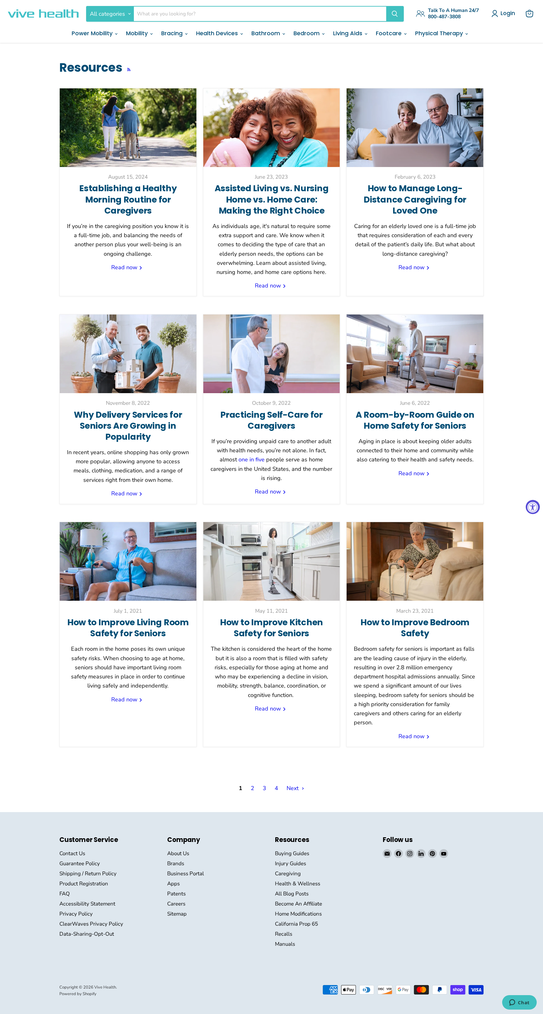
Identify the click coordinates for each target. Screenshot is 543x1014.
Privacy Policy (76, 913)
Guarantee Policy (79, 863)
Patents (176, 893)
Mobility (137, 33)
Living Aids (348, 33)
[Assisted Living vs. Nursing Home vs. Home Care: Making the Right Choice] (271, 127)
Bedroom (307, 33)
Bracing (172, 33)
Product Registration (83, 883)
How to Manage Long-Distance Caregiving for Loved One (415, 199)
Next (293, 788)
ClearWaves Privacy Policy (91, 924)
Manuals (285, 944)
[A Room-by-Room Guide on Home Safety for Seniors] (415, 354)
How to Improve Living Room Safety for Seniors (128, 627)
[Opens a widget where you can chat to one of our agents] (519, 1003)
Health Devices (217, 33)
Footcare (389, 33)
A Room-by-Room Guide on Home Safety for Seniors (415, 420)
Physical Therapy (439, 33)
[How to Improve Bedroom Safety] (415, 561)
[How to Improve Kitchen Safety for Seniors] (271, 561)
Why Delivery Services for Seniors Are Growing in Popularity (128, 426)
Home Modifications (298, 913)
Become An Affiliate (298, 903)
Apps (173, 883)
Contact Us (72, 853)
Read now (125, 267)
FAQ (64, 893)
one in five (252, 459)
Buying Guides (292, 853)
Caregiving (288, 873)
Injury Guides (290, 863)
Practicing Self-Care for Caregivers (271, 420)
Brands (175, 863)
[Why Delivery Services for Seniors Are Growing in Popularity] (128, 354)
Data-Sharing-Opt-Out (86, 934)
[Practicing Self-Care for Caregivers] (271, 354)
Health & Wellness (297, 883)
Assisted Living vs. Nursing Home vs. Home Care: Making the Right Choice (272, 199)
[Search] (394, 14)
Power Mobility (93, 33)
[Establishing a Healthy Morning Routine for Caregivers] (128, 127)
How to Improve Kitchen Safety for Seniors (271, 627)
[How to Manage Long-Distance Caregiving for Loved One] (415, 127)
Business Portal (185, 873)
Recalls (283, 934)
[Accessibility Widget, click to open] (533, 507)
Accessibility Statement (87, 903)
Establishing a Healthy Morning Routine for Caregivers (128, 199)
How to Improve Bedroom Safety (414, 627)
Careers (176, 903)
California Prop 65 (296, 924)
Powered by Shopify (77, 994)
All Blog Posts (292, 893)
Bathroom (266, 33)
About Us (178, 853)
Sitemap (177, 913)
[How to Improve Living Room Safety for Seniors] (128, 561)
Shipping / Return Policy (88, 873)
